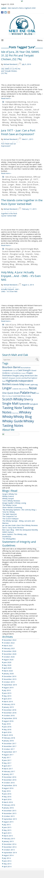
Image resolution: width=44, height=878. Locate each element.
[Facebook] (2, 12)
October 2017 (9, 749)
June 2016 (7, 794)
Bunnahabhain (26, 368)
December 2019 (9, 676)
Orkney (25, 256)
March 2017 (8, 768)
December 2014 (9, 844)
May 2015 (7, 830)
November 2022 (9, 640)
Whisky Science (8, 496)
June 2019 (7, 693)
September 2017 (10, 752)
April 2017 (7, 766)
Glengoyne (11, 378)
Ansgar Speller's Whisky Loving (14, 503)
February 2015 (9, 838)
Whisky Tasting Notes (12, 125)
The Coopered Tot (9, 516)
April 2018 (7, 732)
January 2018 (8, 741)
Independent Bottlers (12, 109)
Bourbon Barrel (25, 107)
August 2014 (8, 855)
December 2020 (9, 651)
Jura (10, 112)
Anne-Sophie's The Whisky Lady (14, 534)
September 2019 (10, 685)
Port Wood (22, 114)
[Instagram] (9, 12)
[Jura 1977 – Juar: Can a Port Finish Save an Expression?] (22, 150)
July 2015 (7, 824)
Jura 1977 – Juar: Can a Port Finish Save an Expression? (18, 132)
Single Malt (7, 189)
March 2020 (8, 671)
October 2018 (9, 715)
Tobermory (15, 413)
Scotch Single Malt (20, 179)
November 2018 (9, 713)
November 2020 (9, 654)
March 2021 (8, 645)
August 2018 (8, 721)
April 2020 (7, 668)
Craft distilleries (15, 373)
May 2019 (7, 696)
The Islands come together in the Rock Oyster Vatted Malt (22, 202)
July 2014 (7, 858)
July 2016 (7, 791)
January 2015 (8, 841)
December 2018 (9, 710)
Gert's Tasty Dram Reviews (13, 527)
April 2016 (7, 799)
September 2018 (10, 718)
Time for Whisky (8, 512)
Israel (27, 384)
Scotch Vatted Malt (11, 251)
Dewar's (23, 373)
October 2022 (9, 643)
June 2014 (7, 861)
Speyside (24, 403)
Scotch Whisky (25, 117)
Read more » (6, 98)
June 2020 (7, 662)
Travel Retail (20, 327)
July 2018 (7, 724)
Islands (28, 109)
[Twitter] (5, 12)
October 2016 (9, 782)
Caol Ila (15, 370)
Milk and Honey (23, 389)
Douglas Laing (12, 249)
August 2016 (8, 788)
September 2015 (10, 819)
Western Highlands (18, 342)
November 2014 (9, 847)
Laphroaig (34, 384)
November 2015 (9, 813)
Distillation (7, 375)
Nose (23, 112)
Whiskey (21, 261)
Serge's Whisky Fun (9, 494)
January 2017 (8, 774)
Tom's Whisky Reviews (11, 501)
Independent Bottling (15, 102)
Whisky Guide (31, 122)
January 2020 (8, 673)
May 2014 (7, 864)
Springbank (34, 404)
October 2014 (9, 850)
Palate (12, 114)
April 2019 (7, 699)
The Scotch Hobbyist (10, 518)
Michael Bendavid (10, 64)
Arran (27, 251)
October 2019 (9, 682)
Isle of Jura (32, 102)
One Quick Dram (30, 184)
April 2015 (7, 833)
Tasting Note (14, 120)
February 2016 (9, 805)
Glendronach (29, 375)
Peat (4, 259)
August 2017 (8, 754)
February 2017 (9, 771)
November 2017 (9, 746)
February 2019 (9, 704)
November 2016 (9, 780)
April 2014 (7, 866)
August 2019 (8, 687)
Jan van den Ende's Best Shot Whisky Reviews (20, 525)
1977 (35, 179)
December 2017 (9, 743)
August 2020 (8, 659)
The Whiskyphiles (9, 539)
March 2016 (8, 802)
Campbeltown (7, 370)
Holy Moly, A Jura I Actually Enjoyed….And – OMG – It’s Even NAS (21, 275)
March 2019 (8, 701)
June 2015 (7, 827)
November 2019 (9, 679)
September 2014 (10, 852)
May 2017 (7, 763)
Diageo (29, 373)
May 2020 (7, 665)
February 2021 (9, 648)
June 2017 (7, 760)
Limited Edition (24, 177)
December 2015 (9, 810)
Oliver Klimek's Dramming (12, 507)
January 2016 (8, 808)
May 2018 (7, 729)
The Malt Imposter (9, 514)
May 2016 (7, 796)
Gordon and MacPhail (23, 378)
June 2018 (7, 727)
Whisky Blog (17, 122)
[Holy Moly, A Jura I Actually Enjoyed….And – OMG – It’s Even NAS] (22, 295)
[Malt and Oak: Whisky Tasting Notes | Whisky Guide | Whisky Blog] (22, 25)
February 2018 (9, 738)
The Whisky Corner (9, 505)
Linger (17, 112)
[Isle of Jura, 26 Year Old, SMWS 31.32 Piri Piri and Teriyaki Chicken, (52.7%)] (22, 75)
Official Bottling (25, 324)
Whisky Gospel (8, 498)
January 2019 (8, 707)
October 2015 (9, 816)
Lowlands (15, 389)
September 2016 (10, 785)
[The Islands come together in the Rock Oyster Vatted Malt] (22, 220)
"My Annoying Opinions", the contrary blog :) (19, 510)
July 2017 (7, 757)
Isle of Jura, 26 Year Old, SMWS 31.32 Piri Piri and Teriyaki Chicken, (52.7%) (20, 55)
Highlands (12, 380)
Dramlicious (6, 536)
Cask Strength (24, 370)
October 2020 (9, 657)
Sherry (21, 337)
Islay (36, 254)
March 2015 (8, 836)
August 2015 (8, 822)
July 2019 (7, 690)
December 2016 (9, 777)
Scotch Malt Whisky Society (15, 104)
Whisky (5, 122)
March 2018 (8, 735)
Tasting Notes (29, 120)
